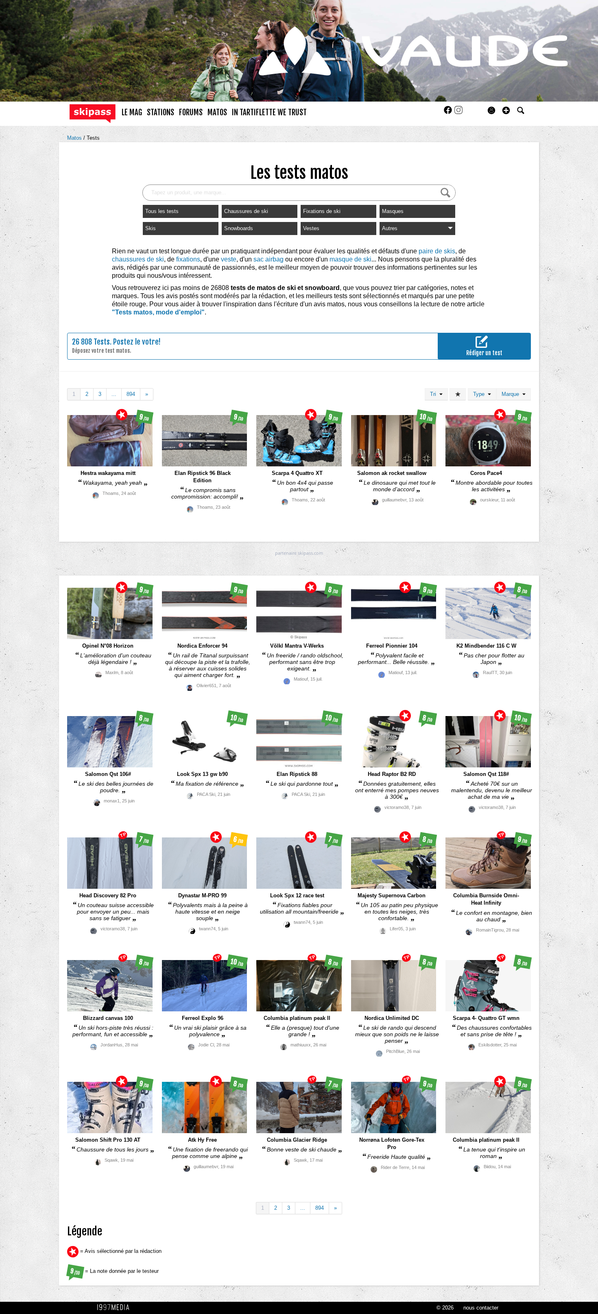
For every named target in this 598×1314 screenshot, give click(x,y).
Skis (150, 228)
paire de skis (437, 251)
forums (191, 112)
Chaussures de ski (246, 211)
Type (480, 394)
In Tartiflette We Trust (269, 112)
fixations (188, 259)
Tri (434, 394)
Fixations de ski (321, 211)
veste (228, 259)
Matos (75, 138)
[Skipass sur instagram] (458, 113)
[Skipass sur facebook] (448, 113)
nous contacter (480, 1308)
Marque (512, 394)
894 (131, 394)
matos (217, 112)
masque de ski (350, 259)
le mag (132, 112)
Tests (93, 138)
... (113, 394)
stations (160, 112)
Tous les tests (162, 211)
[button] (506, 110)
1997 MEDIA (115, 1307)
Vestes (311, 228)
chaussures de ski (138, 259)
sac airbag (268, 259)
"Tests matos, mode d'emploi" (158, 312)
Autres (389, 228)
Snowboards (238, 228)
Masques (393, 211)
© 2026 (445, 1308)
